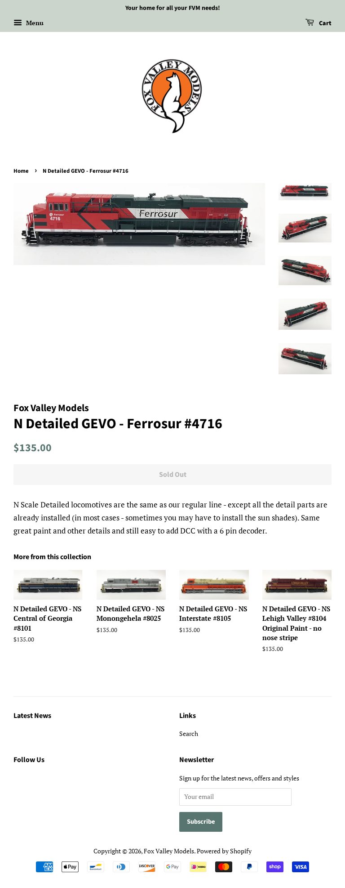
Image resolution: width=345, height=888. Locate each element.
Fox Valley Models (169, 851)
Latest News (32, 716)
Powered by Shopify (224, 851)
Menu (34, 22)
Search (188, 733)
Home (21, 171)
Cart (325, 23)
